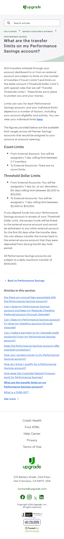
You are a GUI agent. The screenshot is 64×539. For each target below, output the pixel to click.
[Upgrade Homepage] (32, 7)
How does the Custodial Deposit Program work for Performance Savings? (29, 375)
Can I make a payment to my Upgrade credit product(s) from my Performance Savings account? (31, 336)
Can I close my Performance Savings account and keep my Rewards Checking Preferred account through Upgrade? (29, 310)
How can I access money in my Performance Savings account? (31, 356)
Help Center (32, 433)
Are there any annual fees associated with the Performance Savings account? (30, 299)
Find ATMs (32, 426)
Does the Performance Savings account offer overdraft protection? (32, 347)
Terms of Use (32, 446)
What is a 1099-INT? (16, 392)
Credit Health (32, 420)
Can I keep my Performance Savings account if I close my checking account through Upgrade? (32, 323)
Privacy (32, 440)
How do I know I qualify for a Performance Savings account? (30, 366)
